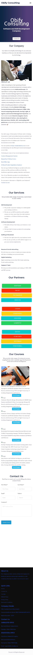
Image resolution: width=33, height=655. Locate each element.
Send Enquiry (16, 395)
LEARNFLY (17, 323)
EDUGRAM (17, 341)
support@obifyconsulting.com (11, 646)
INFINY (17, 332)
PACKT (17, 290)
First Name (4, 485)
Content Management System (9, 156)
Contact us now (5, 183)
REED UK (17, 300)
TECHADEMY (17, 295)
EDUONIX (17, 318)
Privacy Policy (4, 599)
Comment (4, 502)
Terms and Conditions (6, 602)
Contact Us (17, 39)
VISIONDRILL (17, 346)
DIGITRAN (17, 285)
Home (2, 588)
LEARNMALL (17, 313)
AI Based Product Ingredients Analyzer (11, 165)
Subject (20, 493)
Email (3, 493)
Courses (3, 594)
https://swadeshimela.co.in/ (18, 146)
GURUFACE (17, 336)
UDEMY (17, 308)
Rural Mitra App (5, 162)
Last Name (21, 485)
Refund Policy (4, 596)
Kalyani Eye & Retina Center (8, 159)
